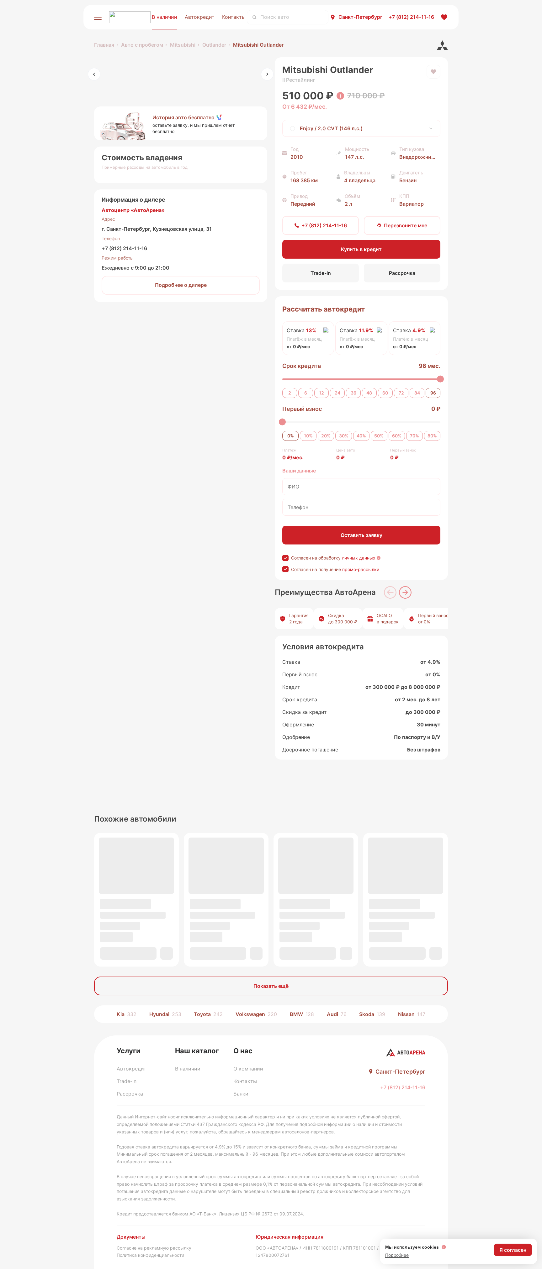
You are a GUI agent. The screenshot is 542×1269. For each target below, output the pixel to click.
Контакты (234, 17)
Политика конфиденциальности (150, 1255)
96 (433, 392)
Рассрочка (130, 1094)
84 (417, 392)
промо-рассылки (360, 569)
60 (385, 392)
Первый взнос (302, 408)
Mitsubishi (182, 45)
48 (369, 392)
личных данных (358, 557)
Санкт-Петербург (360, 17)
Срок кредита (301, 366)
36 (353, 392)
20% (326, 435)
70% (414, 435)
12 (321, 392)
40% (361, 435)
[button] (180, 123)
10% (308, 435)
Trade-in (126, 1081)
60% (396, 435)
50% (379, 435)
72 (401, 392)
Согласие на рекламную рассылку (154, 1248)
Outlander (214, 45)
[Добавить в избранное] (433, 72)
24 (337, 392)
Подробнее (397, 1255)
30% (343, 435)
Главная (104, 45)
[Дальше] (405, 592)
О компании (248, 1068)
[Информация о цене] (340, 96)
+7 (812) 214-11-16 (124, 248)
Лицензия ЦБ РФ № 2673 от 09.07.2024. (261, 1213)
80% (432, 435)
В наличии (164, 17)
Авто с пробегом (142, 45)
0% (290, 435)
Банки (240, 1094)
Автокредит (200, 17)
